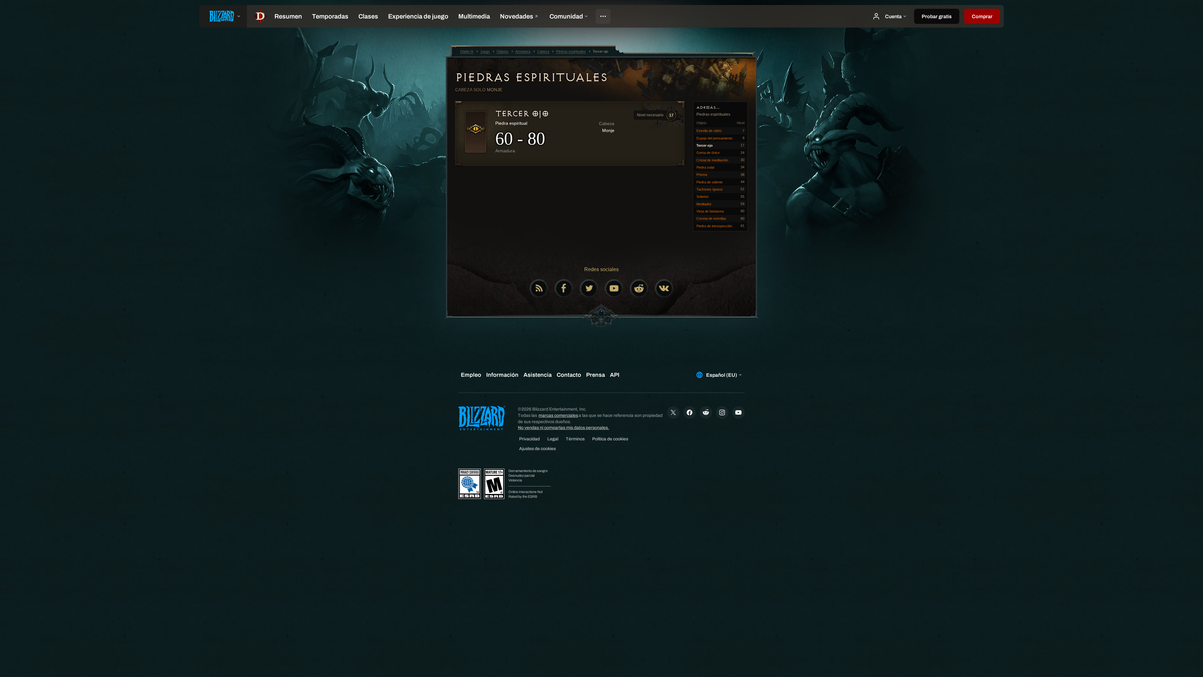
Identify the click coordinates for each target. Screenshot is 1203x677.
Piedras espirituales (531, 77)
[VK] (664, 288)
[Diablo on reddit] (639, 288)
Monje (494, 89)
